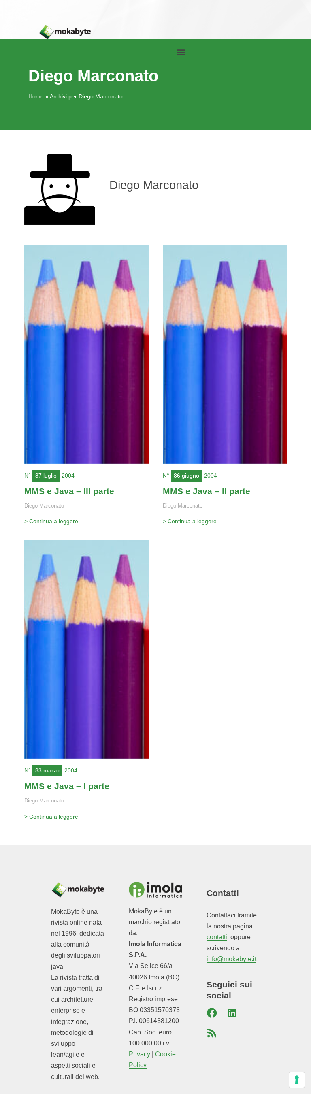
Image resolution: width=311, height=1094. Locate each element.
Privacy (139, 1054)
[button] (180, 52)
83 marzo (47, 770)
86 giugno (186, 475)
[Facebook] (212, 1013)
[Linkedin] (232, 1013)
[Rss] (212, 1033)
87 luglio (46, 475)
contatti (217, 937)
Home (36, 97)
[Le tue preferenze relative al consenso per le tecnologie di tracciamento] (297, 1080)
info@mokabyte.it (231, 958)
